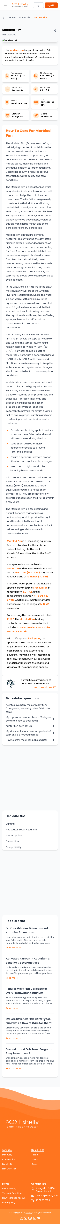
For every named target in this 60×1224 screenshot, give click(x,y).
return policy (8, 1202)
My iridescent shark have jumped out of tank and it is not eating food (28, 733)
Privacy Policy (9, 1188)
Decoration (12, 841)
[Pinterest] (39, 1218)
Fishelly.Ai (7, 1164)
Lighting (10, 823)
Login (38, 5)
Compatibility (13, 847)
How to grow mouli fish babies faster (26, 740)
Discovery (7, 1154)
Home (12, 17)
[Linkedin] (34, 1218)
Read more (12, 947)
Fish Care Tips (9, 1168)
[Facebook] (25, 1218)
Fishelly (29, 1212)
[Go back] (4, 18)
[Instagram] (21, 1218)
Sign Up (51, 5)
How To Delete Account (14, 1197)
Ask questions (43, 687)
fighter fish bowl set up (19, 726)
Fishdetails (24, 17)
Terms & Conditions (12, 1193)
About (35, 1159)
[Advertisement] (30, 778)
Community (8, 1159)
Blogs (34, 1164)
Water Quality (14, 835)
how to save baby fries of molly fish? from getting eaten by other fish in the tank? (28, 708)
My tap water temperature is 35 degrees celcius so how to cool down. (29, 719)
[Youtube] (30, 1218)
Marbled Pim (40, 17)
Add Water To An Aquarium (21, 829)
